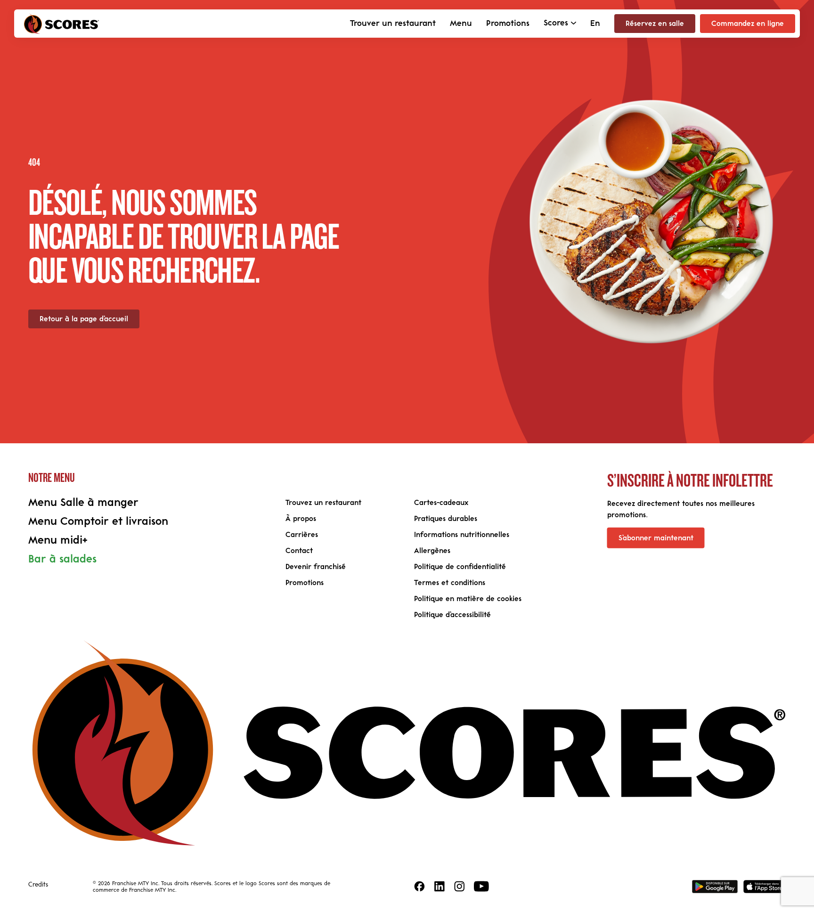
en (595, 23)
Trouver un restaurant (393, 23)
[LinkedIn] (439, 886)
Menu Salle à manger (83, 502)
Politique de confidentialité (460, 566)
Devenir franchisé (315, 566)
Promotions (507, 23)
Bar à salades (62, 559)
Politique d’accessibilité (452, 615)
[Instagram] (459, 886)
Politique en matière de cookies (467, 599)
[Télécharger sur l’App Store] (764, 886)
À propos (300, 518)
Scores (556, 23)
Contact (299, 550)
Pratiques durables (445, 518)
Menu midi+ (58, 540)
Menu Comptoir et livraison (98, 521)
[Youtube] (481, 886)
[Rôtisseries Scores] (61, 23)
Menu (461, 23)
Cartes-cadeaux (441, 502)
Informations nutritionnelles (461, 534)
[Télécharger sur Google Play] (715, 886)
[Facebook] (419, 886)
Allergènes (432, 550)
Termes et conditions (449, 582)
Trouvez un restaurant (323, 502)
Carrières (301, 534)
